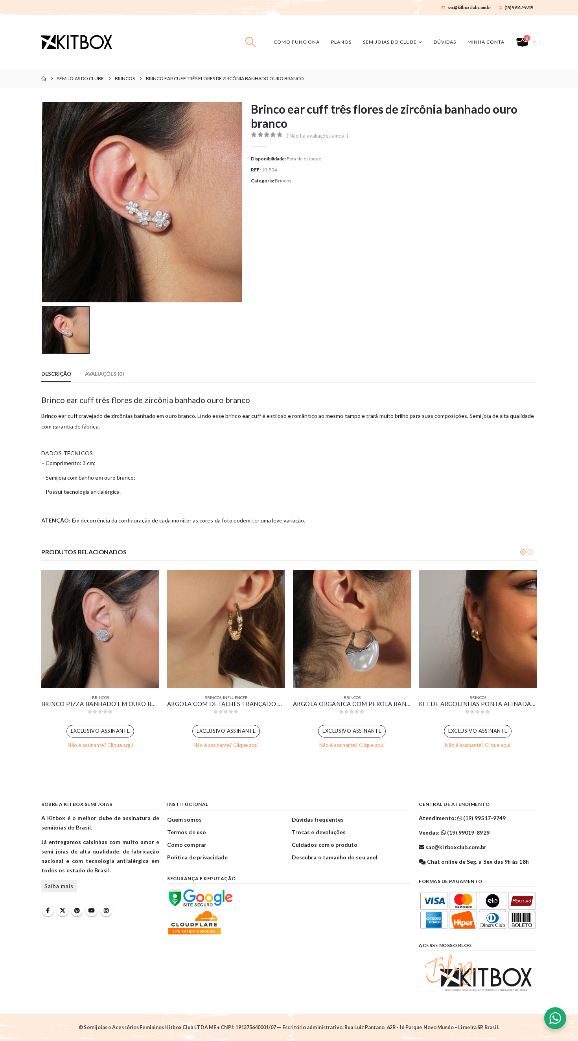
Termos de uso (186, 832)
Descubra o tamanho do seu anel (334, 857)
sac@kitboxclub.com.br (469, 7)
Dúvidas (445, 42)
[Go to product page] (100, 629)
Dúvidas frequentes (318, 819)
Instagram (106, 910)
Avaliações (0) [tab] (104, 374)
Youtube (92, 910)
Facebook (48, 910)
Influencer (235, 697)
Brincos (283, 181)
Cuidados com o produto (324, 844)
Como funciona (297, 42)
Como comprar (186, 844)
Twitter (62, 910)
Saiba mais (59, 886)
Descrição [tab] (56, 374)
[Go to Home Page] (43, 78)
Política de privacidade (197, 857)
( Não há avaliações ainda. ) (317, 135)
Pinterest (77, 910)
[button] (251, 42)
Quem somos (184, 819)
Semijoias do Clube (390, 42)
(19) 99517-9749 (518, 7)
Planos (341, 42)
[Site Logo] (76, 42)
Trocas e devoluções (319, 832)
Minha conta (486, 42)
